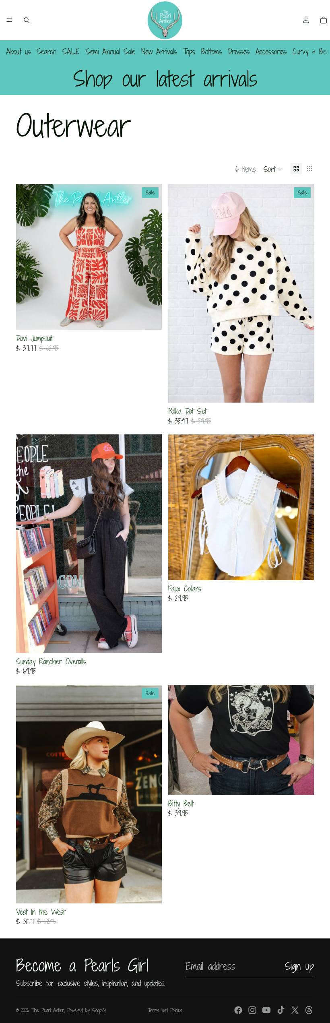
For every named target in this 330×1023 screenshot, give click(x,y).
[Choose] (149, 317)
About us (18, 51)
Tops (189, 51)
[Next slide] (302, 740)
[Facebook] (238, 1010)
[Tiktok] (281, 1010)
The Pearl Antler (47, 1010)
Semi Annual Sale (110, 51)
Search (46, 51)
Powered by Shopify (86, 1010)
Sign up (299, 966)
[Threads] (309, 1010)
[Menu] (9, 20)
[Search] (26, 20)
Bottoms (211, 51)
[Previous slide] (180, 740)
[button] (273, 169)
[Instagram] (252, 1010)
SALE (71, 51)
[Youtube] (266, 1010)
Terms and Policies (165, 1010)
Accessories (271, 51)
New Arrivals (159, 51)
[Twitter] (295, 1010)
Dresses (239, 51)
